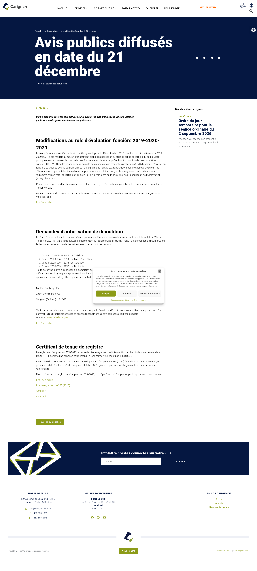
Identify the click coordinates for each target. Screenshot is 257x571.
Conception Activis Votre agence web (232, 551)
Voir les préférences (150, 293)
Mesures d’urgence (219, 507)
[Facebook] (92, 517)
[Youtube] (104, 517)
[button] (159, 271)
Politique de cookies (116, 300)
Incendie (219, 503)
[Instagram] (98, 517)
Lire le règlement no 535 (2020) (53, 385)
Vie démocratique (51, 31)
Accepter (105, 293)
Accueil (38, 31)
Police (219, 499)
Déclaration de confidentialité (135, 300)
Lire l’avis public (44, 202)
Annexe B (41, 396)
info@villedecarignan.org (60, 317)
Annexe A (41, 390)
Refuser (127, 293)
